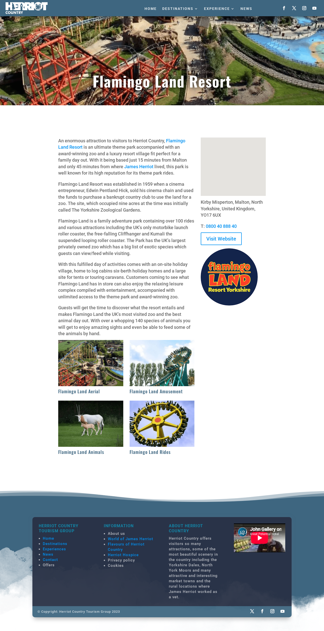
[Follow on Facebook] (284, 8)
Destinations (177, 9)
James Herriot (138, 166)
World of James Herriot (130, 539)
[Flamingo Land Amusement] (162, 384)
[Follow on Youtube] (314, 8)
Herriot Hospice (123, 555)
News (246, 9)
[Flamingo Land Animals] (90, 445)
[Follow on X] (294, 8)
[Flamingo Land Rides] (162, 445)
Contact (50, 559)
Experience (217, 9)
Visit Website (221, 239)
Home (151, 9)
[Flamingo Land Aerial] (90, 384)
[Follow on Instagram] (304, 8)
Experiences (54, 549)
